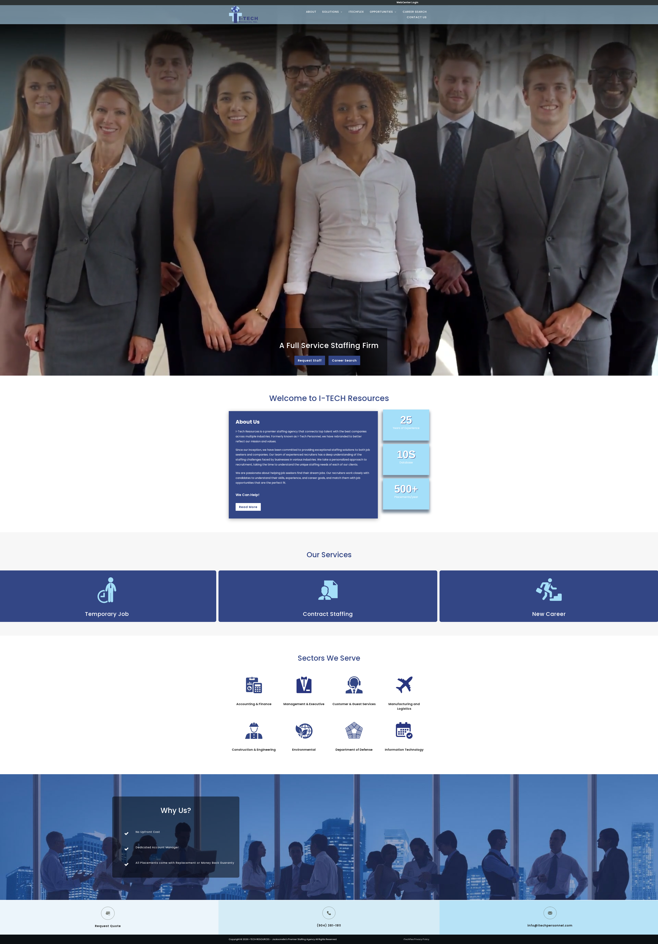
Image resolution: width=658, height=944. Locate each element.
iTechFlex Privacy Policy (416, 939)
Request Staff (310, 360)
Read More (248, 507)
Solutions (330, 12)
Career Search (415, 12)
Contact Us (417, 17)
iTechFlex (356, 12)
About (311, 12)
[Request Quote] (108, 913)
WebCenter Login (407, 2)
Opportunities (381, 12)
